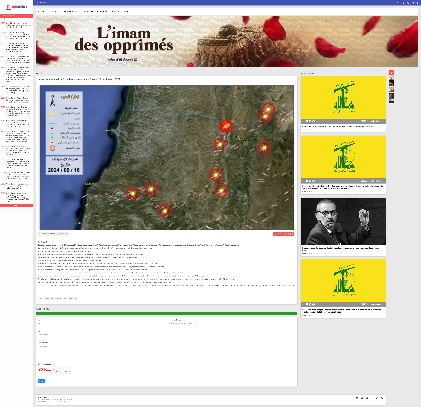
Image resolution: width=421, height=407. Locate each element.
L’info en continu (8, 16)
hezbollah (59, 298)
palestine (46, 298)
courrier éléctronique (177, 320)
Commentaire (43, 343)
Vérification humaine (46, 364)
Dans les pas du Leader (119, 11)
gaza (40, 298)
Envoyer (41, 381)
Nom (39, 320)
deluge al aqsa (72, 298)
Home (39, 73)
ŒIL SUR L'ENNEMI (70, 11)
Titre (40, 331)
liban (65, 298)
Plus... (16, 206)
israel (52, 298)
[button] (403, 3)
